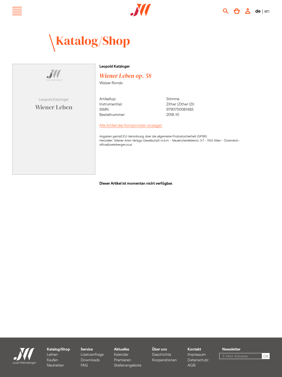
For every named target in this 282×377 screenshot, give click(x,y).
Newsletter (231, 349)
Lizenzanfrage (92, 354)
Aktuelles (121, 349)
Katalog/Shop (93, 40)
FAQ (84, 365)
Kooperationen (164, 360)
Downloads (90, 360)
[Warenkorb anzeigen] (236, 11)
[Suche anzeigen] (225, 11)
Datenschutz (198, 360)
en (267, 11)
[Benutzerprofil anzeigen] (247, 11)
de (258, 11)
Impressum (197, 354)
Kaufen (52, 360)
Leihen (52, 354)
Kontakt (194, 349)
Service (87, 349)
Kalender (121, 354)
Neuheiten (55, 365)
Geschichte (161, 354)
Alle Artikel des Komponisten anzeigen (130, 125)
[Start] (24, 361)
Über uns (159, 349)
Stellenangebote (127, 365)
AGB (192, 365)
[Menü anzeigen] (17, 11)
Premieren (122, 360)
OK (266, 356)
